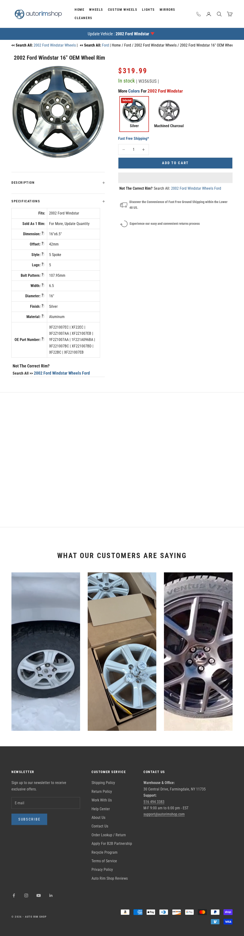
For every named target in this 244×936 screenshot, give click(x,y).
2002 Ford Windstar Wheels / (157, 45)
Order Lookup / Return (109, 835)
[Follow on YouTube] (38, 895)
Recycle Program (104, 852)
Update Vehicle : (118, 33)
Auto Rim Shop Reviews (110, 878)
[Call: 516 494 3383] (198, 14)
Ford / (129, 45)
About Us (98, 817)
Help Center (101, 809)
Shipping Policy (103, 782)
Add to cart (175, 163)
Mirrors (167, 10)
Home (79, 10)
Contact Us (100, 826)
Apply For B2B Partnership (112, 843)
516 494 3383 (153, 802)
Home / (118, 45)
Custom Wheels (122, 10)
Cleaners (83, 18)
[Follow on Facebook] (13, 895)
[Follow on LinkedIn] (51, 895)
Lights (148, 10)
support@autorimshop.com (164, 814)
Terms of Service (104, 861)
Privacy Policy (102, 869)
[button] (175, 178)
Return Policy (102, 791)
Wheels (96, 10)
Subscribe (29, 819)
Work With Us (102, 800)
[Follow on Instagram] (26, 895)
